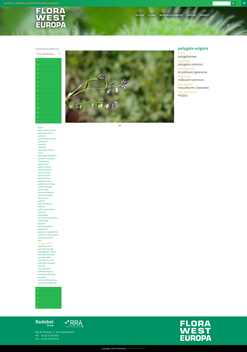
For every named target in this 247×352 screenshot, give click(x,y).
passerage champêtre (47, 155)
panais (41, 127)
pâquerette (43, 141)
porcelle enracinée (46, 254)
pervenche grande (46, 192)
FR (244, 3)
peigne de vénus (45, 181)
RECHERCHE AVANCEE (171, 15)
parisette (42, 144)
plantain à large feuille (48, 232)
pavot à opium (44, 172)
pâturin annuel (44, 167)
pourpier (42, 266)
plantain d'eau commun (48, 235)
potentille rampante (46, 263)
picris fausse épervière (47, 218)
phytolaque (43, 215)
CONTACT (205, 15)
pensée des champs (46, 184)
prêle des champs (45, 271)
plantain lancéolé (45, 237)
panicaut (42, 136)
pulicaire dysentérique (47, 280)
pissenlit (41, 223)
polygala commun (45, 243)
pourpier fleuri (44, 268)
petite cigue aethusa (46, 209)
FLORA (151, 15)
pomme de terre (45, 246)
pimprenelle (43, 220)
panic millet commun (47, 130)
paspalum (42, 147)
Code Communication (136, 348)
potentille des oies (46, 260)
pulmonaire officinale (47, 283)
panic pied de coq (45, 133)
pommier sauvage (45, 249)
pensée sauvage (45, 187)
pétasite (41, 201)
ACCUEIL (139, 15)
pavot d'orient (44, 175)
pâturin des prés (45, 170)
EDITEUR (191, 15)
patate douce (43, 164)
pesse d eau (43, 198)
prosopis (42, 277)
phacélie (41, 212)
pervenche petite (45, 195)
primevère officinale (46, 274)
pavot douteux (44, 178)
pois (40, 240)
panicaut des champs (47, 138)
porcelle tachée (44, 257)
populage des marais (47, 252)
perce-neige (43, 189)
